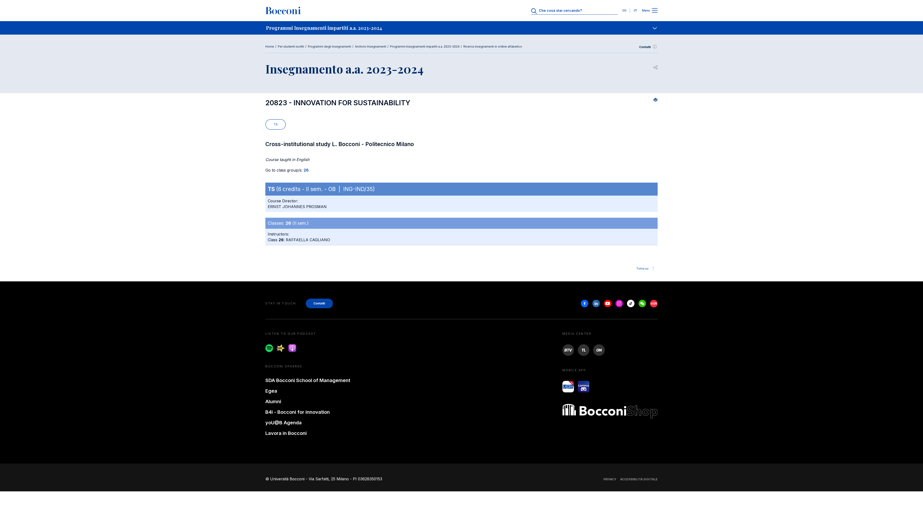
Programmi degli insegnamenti (329, 46)
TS (276, 124)
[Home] (283, 10)
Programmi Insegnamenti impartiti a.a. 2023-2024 (425, 46)
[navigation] (461, 28)
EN (624, 10)
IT (635, 10)
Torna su (642, 268)
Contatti (645, 47)
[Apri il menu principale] (655, 10)
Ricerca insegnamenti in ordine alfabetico (492, 46)
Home (269, 46)
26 (306, 170)
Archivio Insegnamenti (370, 46)
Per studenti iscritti (291, 46)
